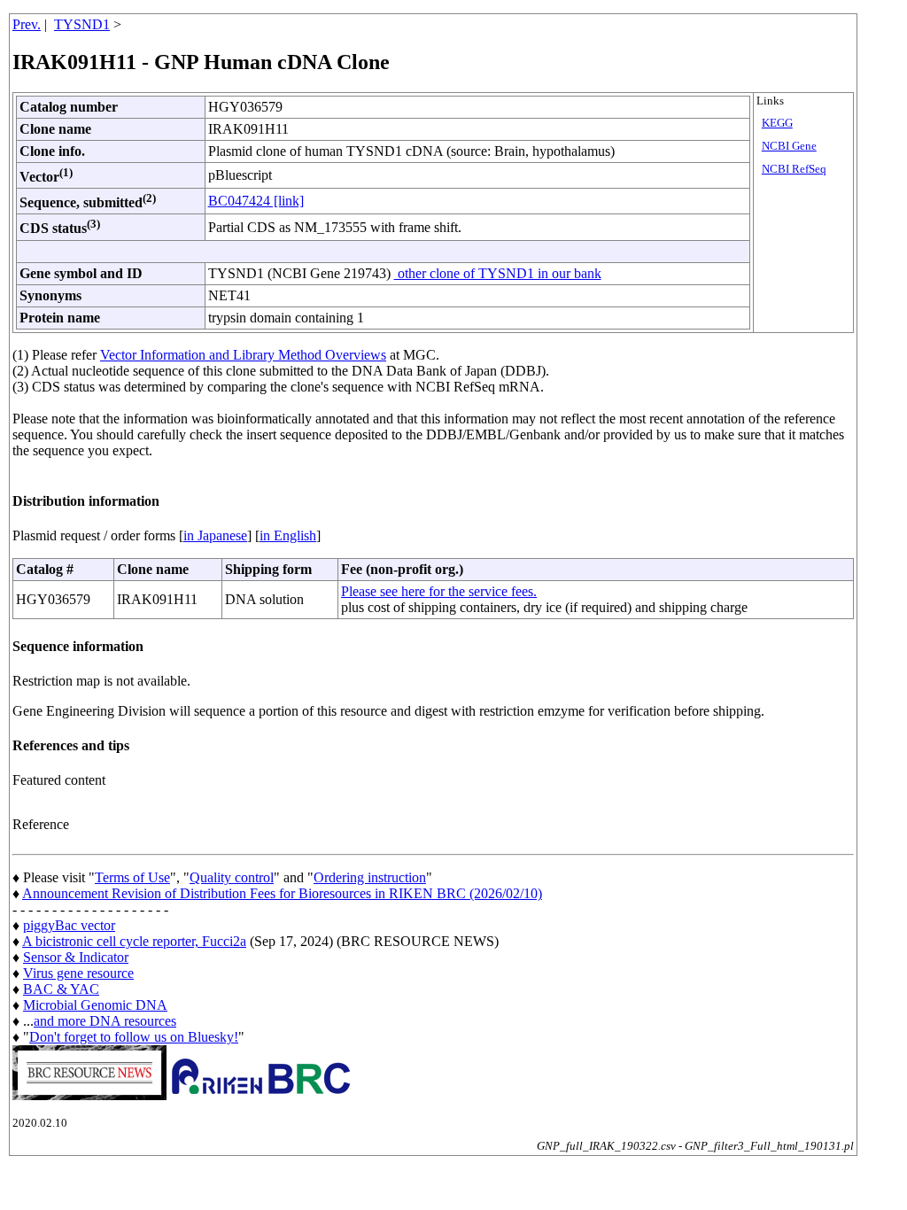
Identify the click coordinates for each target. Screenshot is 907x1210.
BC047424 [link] (256, 200)
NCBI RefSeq (794, 169)
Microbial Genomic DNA (95, 1004)
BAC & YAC (61, 989)
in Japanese (215, 535)
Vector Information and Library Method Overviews (243, 354)
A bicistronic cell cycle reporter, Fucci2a (134, 941)
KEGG (777, 123)
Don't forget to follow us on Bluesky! (133, 1036)
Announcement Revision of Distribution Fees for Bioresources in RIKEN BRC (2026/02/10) (282, 893)
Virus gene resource (78, 973)
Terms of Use (132, 877)
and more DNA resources (105, 1020)
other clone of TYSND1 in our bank (497, 273)
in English (288, 535)
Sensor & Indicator (75, 957)
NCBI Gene (789, 146)
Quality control (232, 877)
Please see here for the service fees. (439, 591)
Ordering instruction (370, 877)
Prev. (26, 24)
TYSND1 (82, 24)
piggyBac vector (69, 925)
